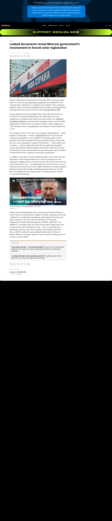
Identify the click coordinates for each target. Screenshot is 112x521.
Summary (12, 272)
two (14, 114)
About (61, 25)
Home (44, 25)
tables (18, 114)
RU (110, 25)
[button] (38, 78)
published (35, 107)
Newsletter (52, 25)
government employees (37, 103)
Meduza (28, 52)
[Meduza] (5, 25)
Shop (68, 25)
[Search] (106, 26)
